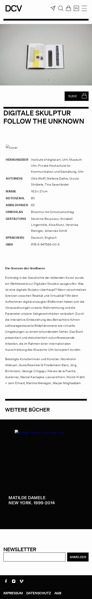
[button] (7, 591)
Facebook (6, 581)
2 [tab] (43, 80)
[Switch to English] (76, 8)
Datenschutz (38, 593)
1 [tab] (38, 80)
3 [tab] (48, 80)
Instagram (13, 581)
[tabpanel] (46, 54)
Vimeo (21, 581)
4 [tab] (54, 80)
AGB (57, 593)
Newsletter (19, 549)
